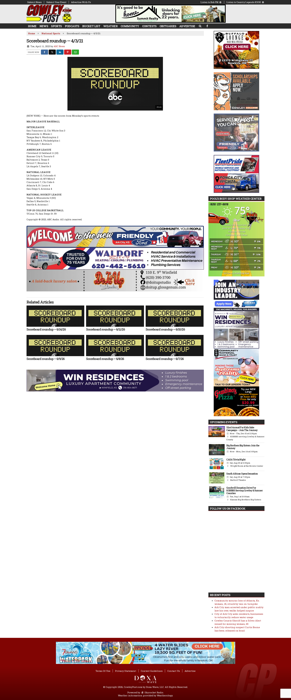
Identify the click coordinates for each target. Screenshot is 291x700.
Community (130, 26)
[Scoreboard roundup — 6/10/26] (174, 316)
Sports (56, 26)
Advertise (187, 26)
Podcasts (72, 26)
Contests (149, 26)
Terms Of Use (102, 670)
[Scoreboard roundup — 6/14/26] (55, 316)
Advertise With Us (81, 2)
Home (32, 26)
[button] (200, 26)
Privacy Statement (125, 670)
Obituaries (168, 26)
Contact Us (173, 670)
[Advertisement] (170, 14)
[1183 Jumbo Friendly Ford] (115, 236)
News (44, 26)
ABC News (59, 46)
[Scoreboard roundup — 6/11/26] (115, 316)
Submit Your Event (56, 2)
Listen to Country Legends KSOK (243, 2)
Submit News (34, 2)
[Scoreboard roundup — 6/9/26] (55, 345)
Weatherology (165, 695)
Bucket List (91, 26)
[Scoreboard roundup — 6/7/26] (174, 345)
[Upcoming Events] (216, 433)
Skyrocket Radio (153, 692)
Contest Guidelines (152, 670)
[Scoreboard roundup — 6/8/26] (115, 345)
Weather (110, 26)
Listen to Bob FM (210, 2)
